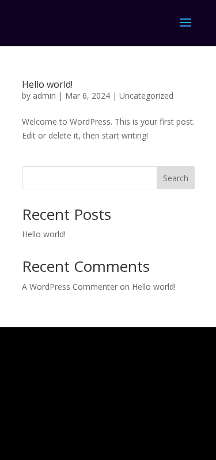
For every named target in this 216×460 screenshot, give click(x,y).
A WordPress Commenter (70, 286)
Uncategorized (146, 95)
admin (44, 95)
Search (175, 178)
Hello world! (47, 84)
